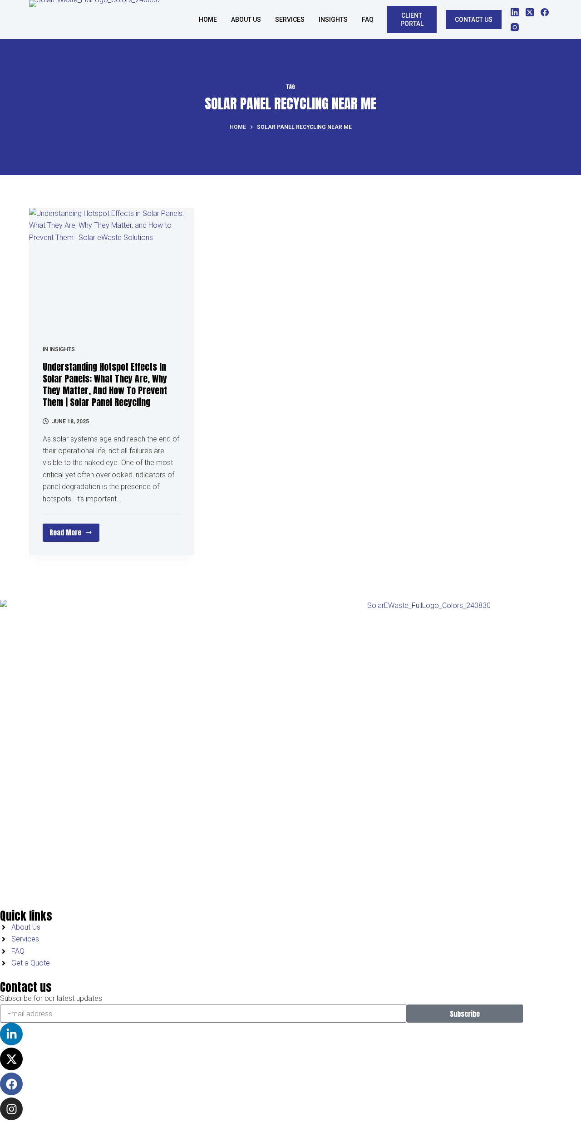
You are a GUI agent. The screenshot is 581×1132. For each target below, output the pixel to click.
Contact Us (473, 19)
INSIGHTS (333, 19)
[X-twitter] (11, 1059)
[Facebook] (545, 12)
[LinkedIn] (515, 12)
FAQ (368, 19)
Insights (62, 349)
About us (246, 19)
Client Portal (411, 19)
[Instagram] (515, 27)
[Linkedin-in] (11, 1034)
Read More (74, 531)
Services (290, 19)
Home (208, 19)
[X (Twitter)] (530, 12)
